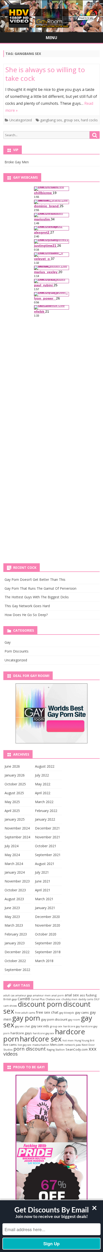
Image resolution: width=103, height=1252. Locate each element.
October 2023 (15, 890)
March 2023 (14, 925)
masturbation (40, 1044)
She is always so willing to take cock (45, 74)
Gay (8, 642)
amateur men (42, 995)
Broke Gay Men (17, 162)
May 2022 (42, 784)
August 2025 (14, 793)
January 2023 (15, 943)
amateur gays (23, 995)
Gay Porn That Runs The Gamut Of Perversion (40, 588)
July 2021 (42, 872)
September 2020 (48, 943)
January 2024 (15, 872)
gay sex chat (22, 1026)
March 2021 (44, 899)
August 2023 (14, 899)
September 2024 (17, 837)
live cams (10, 1044)
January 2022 (45, 819)
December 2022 (17, 952)
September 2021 (48, 854)
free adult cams (25, 1012)
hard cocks (89, 120)
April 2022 (42, 793)
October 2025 (15, 784)
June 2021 (42, 881)
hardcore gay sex (43, 1033)
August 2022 (44, 766)
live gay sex (24, 1044)
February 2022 (46, 810)
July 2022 (42, 775)
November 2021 (47, 837)
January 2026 (15, 775)
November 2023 (17, 881)
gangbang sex (51, 120)
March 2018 (44, 960)
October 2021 (45, 846)
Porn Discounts (17, 651)
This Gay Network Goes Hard (27, 606)
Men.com (56, 1044)
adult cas (8, 995)
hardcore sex (41, 1038)
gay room (74, 1019)
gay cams (82, 1012)
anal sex (72, 995)
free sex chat (47, 1012)
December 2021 (47, 828)
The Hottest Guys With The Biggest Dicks (37, 597)
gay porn (26, 1018)
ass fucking (88, 995)
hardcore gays (21, 1033)
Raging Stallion (56, 1049)
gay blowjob (66, 1012)
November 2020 (47, 925)
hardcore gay (71, 1026)
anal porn (58, 995)
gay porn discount (54, 1019)
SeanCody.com (77, 1049)
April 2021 (42, 890)
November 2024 (17, 828)
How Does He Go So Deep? (26, 614)
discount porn (40, 1004)
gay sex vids (40, 1026)
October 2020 (45, 934)
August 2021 (44, 863)
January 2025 (15, 819)
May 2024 (12, 854)
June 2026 (12, 766)
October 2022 (15, 960)
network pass (72, 1044)
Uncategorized (20, 120)
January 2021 (45, 907)
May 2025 (12, 801)
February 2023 (16, 934)
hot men (68, 1040)
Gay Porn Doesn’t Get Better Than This (35, 579)
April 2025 (12, 810)
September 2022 (17, 969)
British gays (10, 999)
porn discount (29, 1048)
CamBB (24, 998)
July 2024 (11, 846)
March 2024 (14, 863)
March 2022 (44, 801)
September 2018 (48, 952)
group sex (71, 120)
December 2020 (47, 916)
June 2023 (12, 907)
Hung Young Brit (84, 1040)
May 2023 (12, 916)
